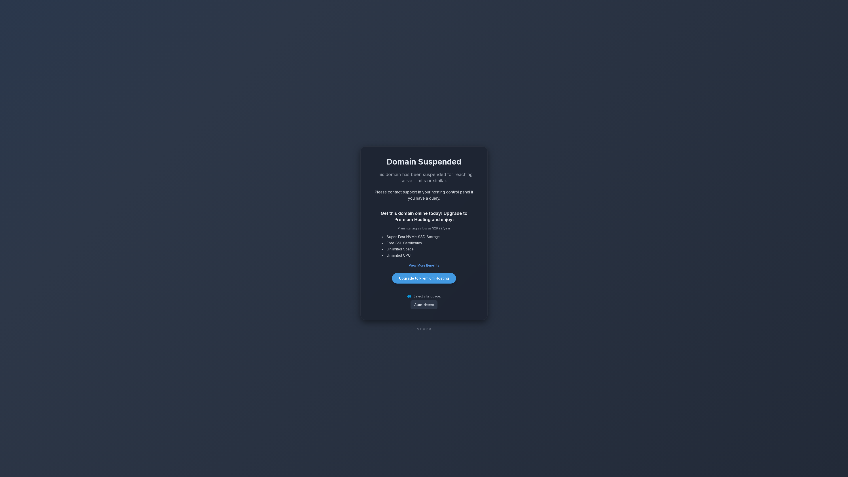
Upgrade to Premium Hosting (424, 278)
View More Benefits (424, 265)
